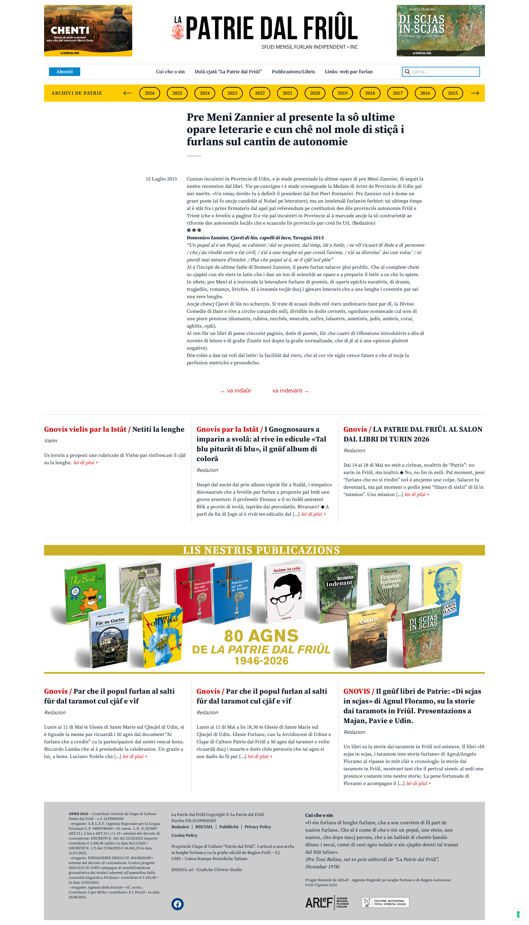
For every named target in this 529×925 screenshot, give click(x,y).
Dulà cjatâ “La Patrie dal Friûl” (228, 72)
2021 (287, 93)
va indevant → (290, 390)
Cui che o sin (170, 72)
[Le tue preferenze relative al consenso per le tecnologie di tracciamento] (518, 914)
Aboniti (64, 72)
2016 (425, 93)
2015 (453, 93)
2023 (232, 93)
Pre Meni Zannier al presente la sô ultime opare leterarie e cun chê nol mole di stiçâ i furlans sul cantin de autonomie (295, 130)
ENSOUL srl (182, 870)
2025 (177, 93)
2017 (398, 93)
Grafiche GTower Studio (219, 870)
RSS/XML (204, 827)
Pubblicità (228, 827)
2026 (150, 93)
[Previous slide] (127, 93)
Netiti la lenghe (114, 429)
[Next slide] (475, 93)
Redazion (180, 827)
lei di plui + (85, 463)
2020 (315, 93)
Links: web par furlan (349, 72)
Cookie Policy (184, 835)
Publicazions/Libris (293, 72)
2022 (260, 93)
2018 (370, 93)
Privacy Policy (258, 827)
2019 (342, 93)
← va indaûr (236, 390)
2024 (205, 93)
